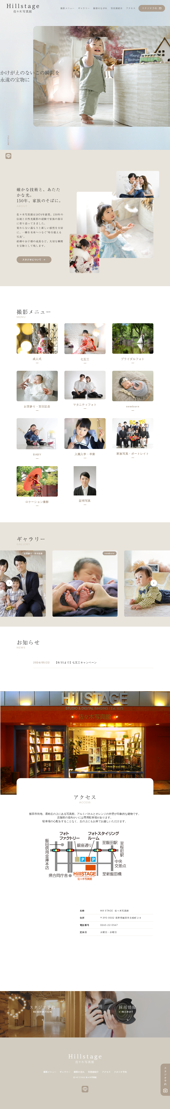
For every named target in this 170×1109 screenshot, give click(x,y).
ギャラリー (65, 1072)
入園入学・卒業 (85, 454)
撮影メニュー (49, 1072)
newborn (132, 406)
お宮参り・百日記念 (37, 406)
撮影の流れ (79, 1072)
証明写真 (85, 500)
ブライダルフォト (133, 358)
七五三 (85, 359)
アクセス (106, 1072)
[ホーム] (23, 8)
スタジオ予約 (120, 1072)
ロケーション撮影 (37, 501)
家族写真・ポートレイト (133, 453)
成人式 (37, 358)
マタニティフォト (85, 404)
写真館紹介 (93, 1072)
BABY (37, 454)
